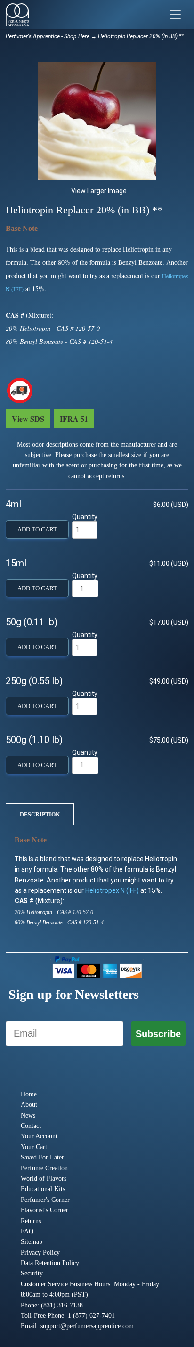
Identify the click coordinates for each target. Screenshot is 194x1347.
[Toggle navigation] (175, 14)
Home (29, 1094)
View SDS (28, 418)
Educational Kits (43, 1188)
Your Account (39, 1136)
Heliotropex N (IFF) (112, 890)
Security (32, 1273)
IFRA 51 (74, 418)
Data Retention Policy (50, 1262)
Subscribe (158, 1034)
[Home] (17, 14)
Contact (31, 1125)
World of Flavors (43, 1178)
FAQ (27, 1231)
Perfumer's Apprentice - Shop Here (47, 36)
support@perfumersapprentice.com (87, 1326)
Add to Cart (37, 529)
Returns (31, 1221)
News (28, 1115)
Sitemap (31, 1241)
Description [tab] (40, 814)
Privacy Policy (40, 1252)
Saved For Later (42, 1157)
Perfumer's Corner (45, 1199)
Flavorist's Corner (44, 1210)
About (29, 1104)
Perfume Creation (44, 1168)
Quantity (84, 517)
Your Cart (34, 1147)
